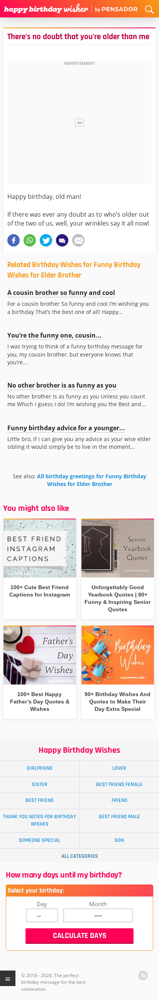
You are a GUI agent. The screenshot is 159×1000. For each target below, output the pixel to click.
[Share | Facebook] (13, 240)
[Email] (78, 240)
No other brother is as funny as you (62, 385)
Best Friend (39, 800)
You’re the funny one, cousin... (54, 335)
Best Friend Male (119, 816)
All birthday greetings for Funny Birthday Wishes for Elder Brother (91, 480)
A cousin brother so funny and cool (61, 292)
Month (98, 904)
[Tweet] (46, 240)
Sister (39, 784)
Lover (119, 768)
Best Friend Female (119, 784)
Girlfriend (39, 768)
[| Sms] (62, 240)
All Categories (79, 856)
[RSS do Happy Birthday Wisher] (143, 975)
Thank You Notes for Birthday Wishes (39, 820)
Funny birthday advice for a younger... (66, 428)
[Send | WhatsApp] (30, 240)
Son (119, 840)
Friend (119, 800)
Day (42, 904)
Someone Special (39, 840)
